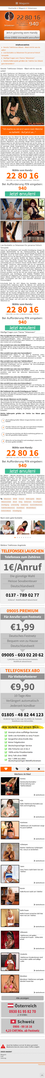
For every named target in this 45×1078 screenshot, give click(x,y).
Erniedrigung (17, 511)
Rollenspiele (30, 499)
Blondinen (23, 976)
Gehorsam (27, 502)
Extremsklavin (6, 511)
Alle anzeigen (22, 998)
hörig (20, 502)
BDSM (15, 499)
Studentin (23, 954)
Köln (21, 800)
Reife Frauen (24, 910)
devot (15, 502)
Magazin (24, 3)
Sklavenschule (6, 502)
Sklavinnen (32, 8)
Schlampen (24, 844)
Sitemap (3, 1058)
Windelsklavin (31, 508)
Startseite (12, 8)
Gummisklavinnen (36, 505)
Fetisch (21, 499)
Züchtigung (5, 505)
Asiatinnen (23, 822)
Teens (22, 866)
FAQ (2, 1056)
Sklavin (38, 499)
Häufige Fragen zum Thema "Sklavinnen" (19, 58)
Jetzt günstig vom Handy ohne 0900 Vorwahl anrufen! (22, 35)
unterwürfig (15, 505)
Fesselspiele (37, 502)
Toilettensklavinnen (8, 508)
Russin (22, 888)
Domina (22, 779)
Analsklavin (20, 508)
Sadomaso (24, 505)
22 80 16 (28, 17)
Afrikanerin (23, 932)
